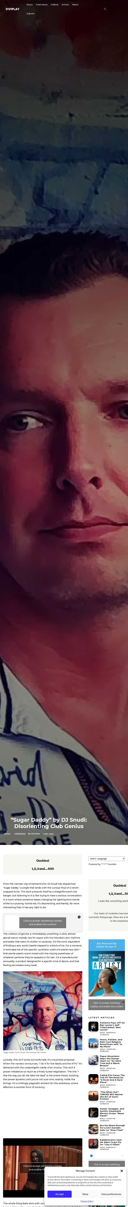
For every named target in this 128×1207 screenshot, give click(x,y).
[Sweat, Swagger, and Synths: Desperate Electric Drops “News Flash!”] (93, 1112)
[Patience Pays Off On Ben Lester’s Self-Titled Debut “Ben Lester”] (93, 1026)
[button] (121, 1170)
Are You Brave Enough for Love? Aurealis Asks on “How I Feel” (112, 1127)
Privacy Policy (87, 1201)
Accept (59, 1194)
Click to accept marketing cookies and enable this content (42, 922)
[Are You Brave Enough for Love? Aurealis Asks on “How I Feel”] (93, 1129)
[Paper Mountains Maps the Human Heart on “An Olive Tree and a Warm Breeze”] (93, 1060)
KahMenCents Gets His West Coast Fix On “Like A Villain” (111, 1142)
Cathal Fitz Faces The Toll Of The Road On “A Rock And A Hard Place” (112, 1078)
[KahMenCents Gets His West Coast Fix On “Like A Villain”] (93, 1144)
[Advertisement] (42, 1115)
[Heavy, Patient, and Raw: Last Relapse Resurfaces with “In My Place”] (93, 1043)
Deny (85, 1194)
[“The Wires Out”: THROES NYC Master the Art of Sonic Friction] (93, 1096)
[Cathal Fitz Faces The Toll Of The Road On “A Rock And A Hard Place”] (93, 1079)
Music (7, 834)
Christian (35, 834)
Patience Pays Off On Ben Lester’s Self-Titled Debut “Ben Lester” (112, 1026)
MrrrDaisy (111, 1032)
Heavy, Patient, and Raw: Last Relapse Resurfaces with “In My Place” (111, 1043)
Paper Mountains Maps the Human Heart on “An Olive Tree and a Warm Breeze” (110, 1061)
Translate (111, 864)
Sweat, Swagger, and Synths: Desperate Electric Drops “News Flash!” (112, 1112)
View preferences (111, 1194)
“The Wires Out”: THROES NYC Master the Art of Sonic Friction (111, 1095)
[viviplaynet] (12, 9)
